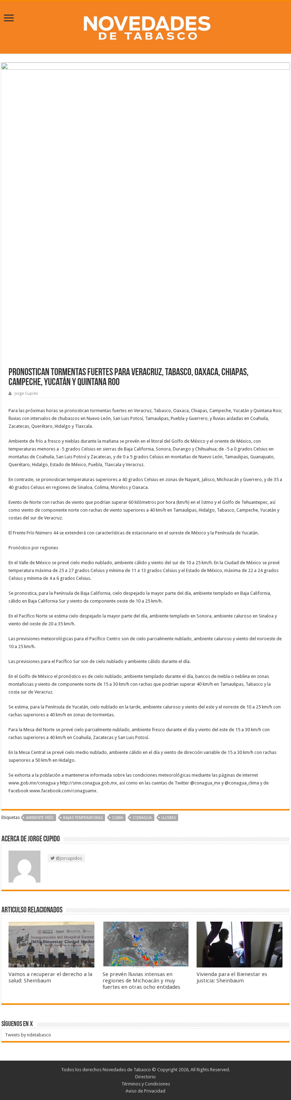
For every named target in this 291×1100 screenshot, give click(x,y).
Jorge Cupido (26, 393)
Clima (117, 817)
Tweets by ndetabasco (28, 1034)
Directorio (145, 1076)
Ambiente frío (40, 817)
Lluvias (168, 817)
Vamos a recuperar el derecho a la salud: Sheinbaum (50, 977)
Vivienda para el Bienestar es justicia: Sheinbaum (232, 977)
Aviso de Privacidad (145, 1091)
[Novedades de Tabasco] (145, 25)
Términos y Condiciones (145, 1083)
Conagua (142, 817)
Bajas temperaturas (83, 817)
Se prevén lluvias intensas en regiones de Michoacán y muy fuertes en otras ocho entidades (141, 980)
